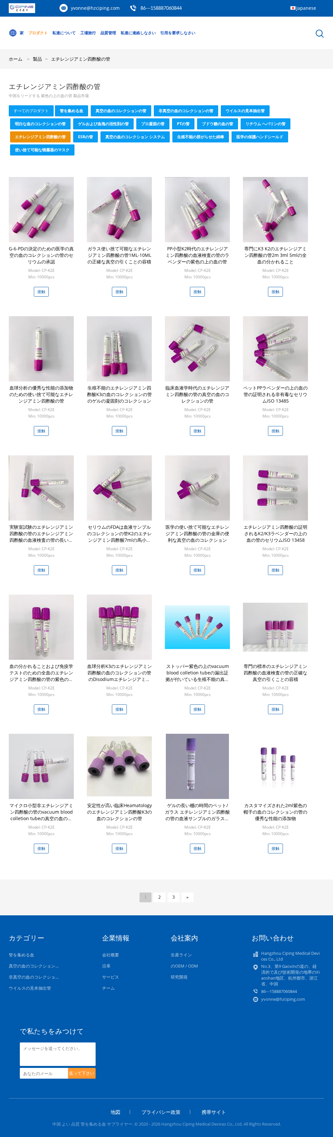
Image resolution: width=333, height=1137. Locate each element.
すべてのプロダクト (31, 110)
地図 (115, 1112)
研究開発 (179, 977)
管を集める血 (71, 110)
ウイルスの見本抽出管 (245, 110)
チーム (108, 988)
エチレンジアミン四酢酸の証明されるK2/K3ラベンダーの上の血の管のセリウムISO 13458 (275, 533)
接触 (41, 291)
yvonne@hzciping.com (95, 8)
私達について (64, 33)
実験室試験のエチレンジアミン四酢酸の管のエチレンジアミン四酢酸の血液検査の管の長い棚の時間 (41, 537)
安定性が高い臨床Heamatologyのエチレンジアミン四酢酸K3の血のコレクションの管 (119, 811)
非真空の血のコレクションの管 (186, 110)
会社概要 (110, 955)
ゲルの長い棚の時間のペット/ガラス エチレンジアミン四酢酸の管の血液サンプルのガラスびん (197, 815)
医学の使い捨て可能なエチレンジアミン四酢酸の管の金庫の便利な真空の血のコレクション (197, 533)
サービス (110, 977)
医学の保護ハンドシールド (259, 137)
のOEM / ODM (184, 966)
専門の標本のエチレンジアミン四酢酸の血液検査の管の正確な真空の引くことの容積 (275, 672)
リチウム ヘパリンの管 (266, 123)
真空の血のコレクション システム (135, 137)
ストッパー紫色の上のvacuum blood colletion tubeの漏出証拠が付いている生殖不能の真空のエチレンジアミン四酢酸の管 (197, 676)
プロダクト (38, 33)
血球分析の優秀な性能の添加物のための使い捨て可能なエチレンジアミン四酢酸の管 (41, 394)
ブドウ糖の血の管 (217, 123)
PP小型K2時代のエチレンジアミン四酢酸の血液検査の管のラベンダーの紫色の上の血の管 (197, 255)
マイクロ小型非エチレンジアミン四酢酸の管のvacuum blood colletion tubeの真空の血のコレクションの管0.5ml (41, 815)
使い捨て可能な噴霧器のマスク (42, 150)
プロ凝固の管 (153, 123)
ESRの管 (85, 137)
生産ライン (181, 955)
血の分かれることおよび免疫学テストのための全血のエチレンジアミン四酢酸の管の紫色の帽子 (41, 676)
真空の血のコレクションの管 (121, 110)
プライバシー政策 (160, 1112)
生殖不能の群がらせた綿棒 (200, 137)
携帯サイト (214, 1112)
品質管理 (108, 33)
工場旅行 (88, 33)
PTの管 (183, 123)
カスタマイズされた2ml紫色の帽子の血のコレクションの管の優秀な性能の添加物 (275, 811)
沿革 (106, 966)
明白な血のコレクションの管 (40, 123)
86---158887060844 (161, 8)
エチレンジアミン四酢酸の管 (80, 59)
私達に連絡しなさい (138, 33)
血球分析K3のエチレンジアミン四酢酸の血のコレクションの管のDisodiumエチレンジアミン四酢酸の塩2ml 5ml (119, 676)
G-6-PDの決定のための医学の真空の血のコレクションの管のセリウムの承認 (41, 255)
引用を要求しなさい (177, 33)
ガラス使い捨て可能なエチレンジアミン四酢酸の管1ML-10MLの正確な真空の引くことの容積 (119, 255)
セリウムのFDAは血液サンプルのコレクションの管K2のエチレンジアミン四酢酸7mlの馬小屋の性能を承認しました (119, 537)
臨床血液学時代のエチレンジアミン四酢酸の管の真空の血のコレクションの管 (197, 394)
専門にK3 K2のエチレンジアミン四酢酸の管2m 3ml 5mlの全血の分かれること (275, 255)
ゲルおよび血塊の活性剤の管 (103, 123)
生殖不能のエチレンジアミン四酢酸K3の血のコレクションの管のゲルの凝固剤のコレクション (119, 394)
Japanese (306, 8)
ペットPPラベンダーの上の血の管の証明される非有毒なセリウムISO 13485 (275, 394)
